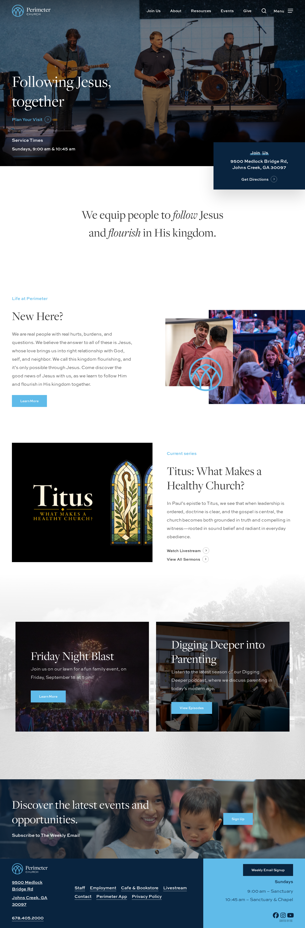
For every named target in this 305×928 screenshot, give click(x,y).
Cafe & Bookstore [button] (139, 888)
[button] (283, 10)
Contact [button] (83, 896)
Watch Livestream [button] (184, 551)
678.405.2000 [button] (28, 918)
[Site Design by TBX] (286, 921)
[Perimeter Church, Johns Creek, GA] (30, 873)
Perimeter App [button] (111, 896)
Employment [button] (103, 888)
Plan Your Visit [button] (27, 119)
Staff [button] (80, 888)
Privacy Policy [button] (147, 896)
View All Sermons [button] (183, 559)
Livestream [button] (175, 888)
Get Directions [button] (255, 179)
